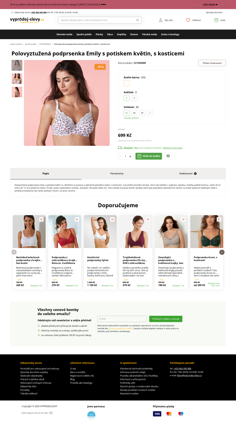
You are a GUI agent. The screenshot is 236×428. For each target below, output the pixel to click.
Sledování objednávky (31, 375)
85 (134, 113)
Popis (45, 173)
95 (150, 113)
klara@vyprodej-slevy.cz (189, 375)
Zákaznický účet (28, 386)
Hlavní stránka (16, 44)
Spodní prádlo (84, 34)
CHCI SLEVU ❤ (210, 4)
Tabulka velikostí (131, 118)
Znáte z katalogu (170, 34)
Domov (134, 34)
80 (127, 113)
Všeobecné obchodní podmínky (136, 368)
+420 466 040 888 (39, 12)
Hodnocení (187, 173)
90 (142, 113)
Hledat (135, 20)
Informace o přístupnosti (133, 379)
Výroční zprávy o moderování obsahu (139, 386)
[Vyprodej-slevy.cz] (27, 20)
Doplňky (121, 34)
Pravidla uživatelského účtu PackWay (139, 375)
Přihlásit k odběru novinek (165, 318)
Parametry (116, 173)
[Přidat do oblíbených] (168, 156)
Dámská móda (64, 34)
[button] (14, 252)
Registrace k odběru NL (82, 375)
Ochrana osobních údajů (132, 372)
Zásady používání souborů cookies (137, 389)
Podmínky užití (127, 382)
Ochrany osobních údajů (120, 328)
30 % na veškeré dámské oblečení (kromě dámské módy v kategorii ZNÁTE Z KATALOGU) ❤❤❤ (58, 4)
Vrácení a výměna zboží (32, 379)
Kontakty (25, 389)
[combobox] (93, 20)
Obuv (110, 34)
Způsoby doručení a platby (34, 372)
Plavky (99, 34)
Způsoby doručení (214, 12)
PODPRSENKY (45, 44)
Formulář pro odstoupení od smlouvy (39, 368)
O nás (73, 368)
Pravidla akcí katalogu (81, 382)
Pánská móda (149, 34)
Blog (72, 379)
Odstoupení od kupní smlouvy (35, 382)
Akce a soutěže (77, 372)
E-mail (102, 319)
